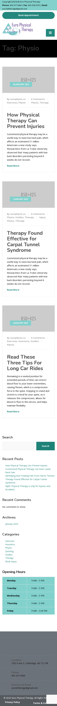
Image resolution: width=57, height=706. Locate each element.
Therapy (44, 102)
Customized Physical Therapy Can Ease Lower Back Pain (28, 471)
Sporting (9, 551)
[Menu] (50, 33)
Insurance (24, 341)
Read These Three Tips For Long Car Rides (25, 362)
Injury (42, 217)
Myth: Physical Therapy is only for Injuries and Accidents (27, 488)
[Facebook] (6, 650)
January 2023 (11, 523)
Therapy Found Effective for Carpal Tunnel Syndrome (25, 242)
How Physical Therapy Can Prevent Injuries (25, 120)
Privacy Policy (12, 702)
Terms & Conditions (44, 703)
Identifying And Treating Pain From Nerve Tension (30, 475)
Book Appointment (28, 15)
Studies (19, 217)
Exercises (12, 102)
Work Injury (11, 561)
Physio (22, 102)
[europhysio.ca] (18, 27)
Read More (13, 165)
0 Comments (38, 99)
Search (7, 437)
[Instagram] (14, 650)
